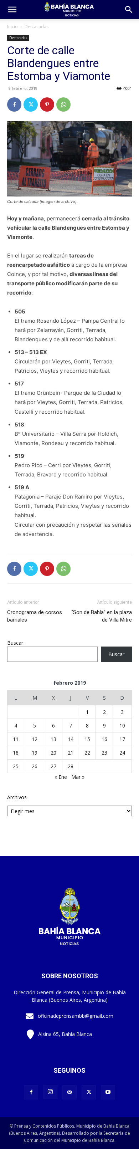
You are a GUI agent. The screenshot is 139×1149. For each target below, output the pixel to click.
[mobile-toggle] (12, 9)
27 (53, 766)
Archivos (17, 797)
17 (122, 739)
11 (16, 739)
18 (16, 752)
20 (53, 752)
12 (34, 739)
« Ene (61, 776)
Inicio (12, 27)
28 (70, 766)
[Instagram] (50, 1092)
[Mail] (69, 1092)
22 (87, 752)
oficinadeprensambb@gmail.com (75, 1015)
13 (53, 739)
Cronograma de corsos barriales (34, 616)
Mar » (77, 776)
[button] (129, 9)
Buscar (15, 642)
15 (87, 739)
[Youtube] (108, 1092)
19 (34, 752)
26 (34, 766)
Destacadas (36, 27)
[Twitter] (31, 104)
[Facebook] (14, 104)
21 (70, 752)
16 (104, 739)
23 (104, 752)
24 (122, 752)
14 (70, 739)
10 (122, 725)
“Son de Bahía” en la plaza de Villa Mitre (101, 616)
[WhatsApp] (63, 104)
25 (16, 766)
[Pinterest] (47, 104)
